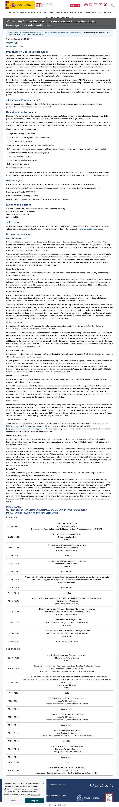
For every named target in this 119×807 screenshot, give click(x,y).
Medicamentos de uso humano (33, 12)
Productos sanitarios (87, 12)
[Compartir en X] (54, 804)
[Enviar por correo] (64, 804)
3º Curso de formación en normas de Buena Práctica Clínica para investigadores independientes (46, 32)
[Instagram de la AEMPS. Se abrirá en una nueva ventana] (96, 5)
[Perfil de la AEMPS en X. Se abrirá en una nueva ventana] (105, 5)
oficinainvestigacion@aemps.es (89, 229)
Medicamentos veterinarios (62, 12)
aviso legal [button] (35, 795)
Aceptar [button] (34, 801)
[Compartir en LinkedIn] (59, 804)
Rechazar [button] (14, 801)
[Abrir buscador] (112, 5)
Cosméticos (104, 12)
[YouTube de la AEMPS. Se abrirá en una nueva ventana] (100, 5)
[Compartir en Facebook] (49, 804)
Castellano (75, 5)
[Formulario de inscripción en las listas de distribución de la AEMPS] (86, 5)
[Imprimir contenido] (69, 804)
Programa (10, 43)
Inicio (10, 32)
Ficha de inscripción (15, 46)
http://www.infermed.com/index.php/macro (26, 429)
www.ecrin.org (61, 413)
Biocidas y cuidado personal (58, 17)
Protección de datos (57, 785)
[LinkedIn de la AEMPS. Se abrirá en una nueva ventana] (91, 5)
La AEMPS (12, 12)
